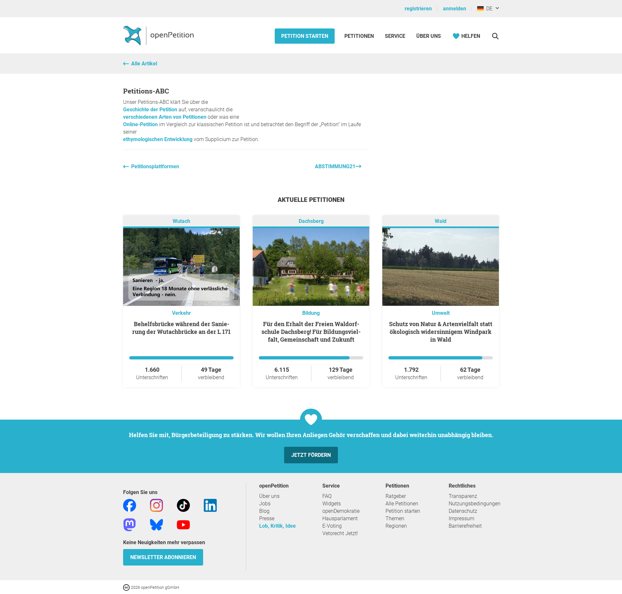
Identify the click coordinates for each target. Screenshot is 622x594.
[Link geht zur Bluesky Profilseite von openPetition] (156, 524)
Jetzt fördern (311, 455)
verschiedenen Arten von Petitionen (164, 117)
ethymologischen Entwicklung (157, 139)
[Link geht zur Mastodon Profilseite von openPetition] (129, 524)
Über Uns (428, 36)
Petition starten (304, 36)
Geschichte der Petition (150, 109)
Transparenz (463, 496)
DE (488, 9)
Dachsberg (311, 221)
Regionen (396, 526)
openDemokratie (341, 511)
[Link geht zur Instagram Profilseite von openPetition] (156, 505)
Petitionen (359, 36)
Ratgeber (396, 496)
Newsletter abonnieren (163, 557)
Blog (264, 511)
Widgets (331, 503)
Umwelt (441, 313)
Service (395, 36)
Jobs (265, 503)
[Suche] (495, 36)
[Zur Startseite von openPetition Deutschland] (159, 35)
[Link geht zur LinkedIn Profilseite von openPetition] (210, 505)
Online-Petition (140, 124)
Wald (440, 221)
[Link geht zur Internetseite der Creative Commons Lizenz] (127, 587)
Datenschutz (463, 511)
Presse (266, 518)
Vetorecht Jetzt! (340, 533)
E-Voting (332, 526)
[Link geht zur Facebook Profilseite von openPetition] (129, 505)
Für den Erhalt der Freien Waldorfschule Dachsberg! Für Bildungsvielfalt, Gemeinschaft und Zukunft (311, 331)
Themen (395, 518)
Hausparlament (340, 518)
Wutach (181, 221)
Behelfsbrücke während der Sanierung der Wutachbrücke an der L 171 (181, 328)
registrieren (418, 9)
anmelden (454, 9)
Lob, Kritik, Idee (277, 526)
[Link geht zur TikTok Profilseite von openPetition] (183, 505)
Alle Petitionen (402, 503)
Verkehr (181, 313)
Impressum (461, 518)
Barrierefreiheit (465, 526)
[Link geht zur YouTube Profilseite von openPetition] (183, 524)
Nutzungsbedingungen (475, 503)
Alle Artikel (144, 63)
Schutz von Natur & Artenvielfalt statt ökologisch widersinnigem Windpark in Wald (440, 331)
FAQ (327, 496)
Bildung (311, 313)
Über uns (269, 496)
